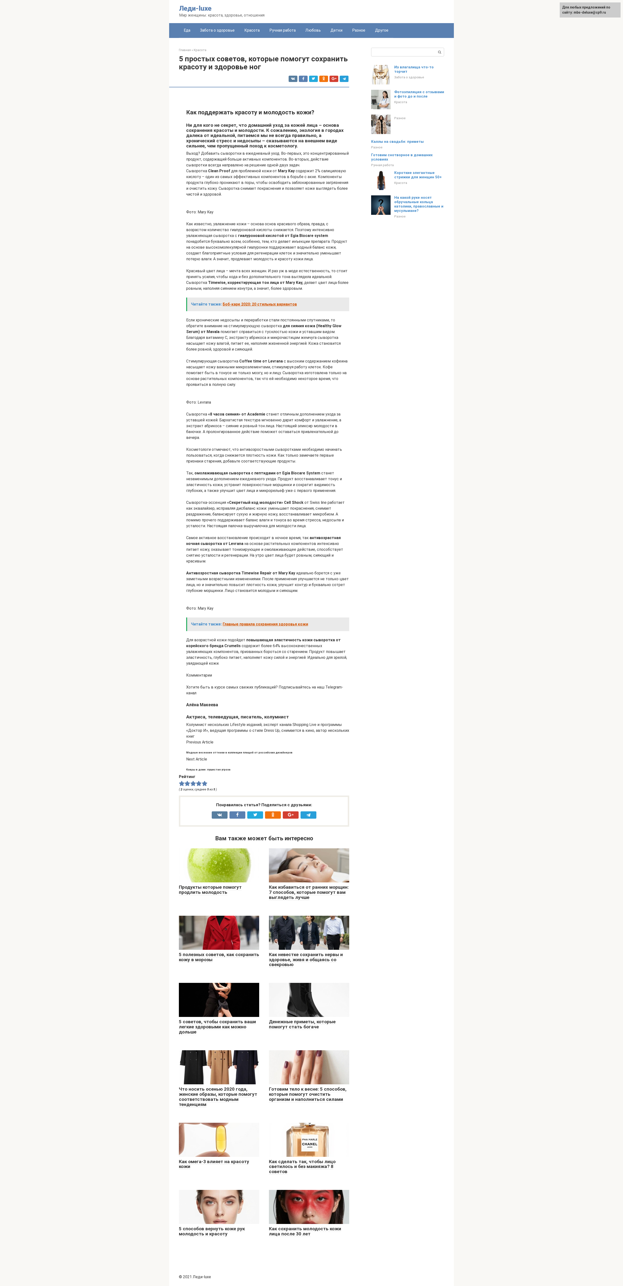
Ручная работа (282, 30)
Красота (252, 30)
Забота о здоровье (217, 30)
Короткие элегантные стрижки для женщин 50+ (418, 175)
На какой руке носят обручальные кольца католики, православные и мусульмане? (418, 204)
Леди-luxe (195, 8)
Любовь (313, 30)
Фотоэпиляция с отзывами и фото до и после (419, 94)
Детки (336, 30)
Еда (187, 30)
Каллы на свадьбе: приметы (397, 141)
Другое (381, 30)
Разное (358, 30)
